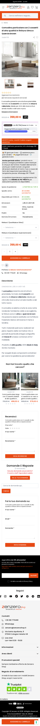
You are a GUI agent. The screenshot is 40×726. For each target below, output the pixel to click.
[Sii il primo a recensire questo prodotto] (11, 404)
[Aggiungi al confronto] (6, 265)
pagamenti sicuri (22, 155)
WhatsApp (9, 624)
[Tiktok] (16, 596)
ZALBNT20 (10, 392)
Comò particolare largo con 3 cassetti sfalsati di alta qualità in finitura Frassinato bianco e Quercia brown (11, 399)
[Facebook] (0, 596)
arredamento (18, 671)
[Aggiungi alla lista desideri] (37, 37)
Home (6, 23)
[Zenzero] (20, 608)
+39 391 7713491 (9, 273)
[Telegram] (33, 596)
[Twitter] (22, 596)
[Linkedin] (38, 596)
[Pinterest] (27, 596)
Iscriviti (34, 575)
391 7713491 (30, 173)
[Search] (5, 16)
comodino (6, 101)
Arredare (4, 699)
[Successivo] (17, 381)
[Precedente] (4, 381)
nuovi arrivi (17, 678)
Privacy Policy (28, 581)
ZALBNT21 (29, 392)
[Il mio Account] (28, 7)
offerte (21, 664)
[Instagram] (5, 596)
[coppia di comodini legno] (9, 84)
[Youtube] (11, 596)
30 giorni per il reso (11, 153)
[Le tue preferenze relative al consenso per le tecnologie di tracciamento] (36, 722)
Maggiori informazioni (10, 112)
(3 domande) (20, 468)
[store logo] (16, 7)
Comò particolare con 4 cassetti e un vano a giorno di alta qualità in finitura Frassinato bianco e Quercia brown (29, 399)
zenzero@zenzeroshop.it (15, 628)
